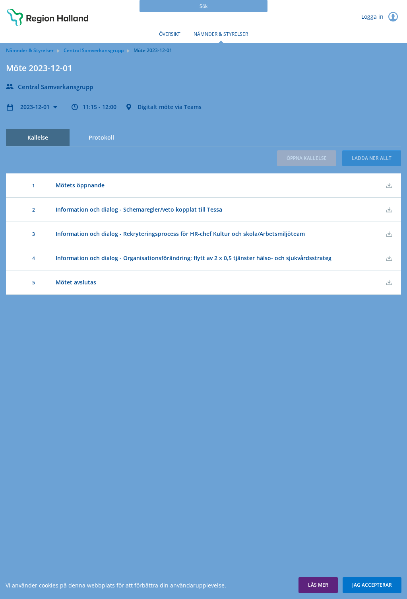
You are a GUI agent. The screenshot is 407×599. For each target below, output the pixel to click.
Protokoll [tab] (101, 137)
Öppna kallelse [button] (307, 158)
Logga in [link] (373, 16)
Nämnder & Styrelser (221, 34)
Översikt (169, 34)
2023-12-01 (35, 107)
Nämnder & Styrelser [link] (30, 50)
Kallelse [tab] (37, 137)
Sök (203, 6)
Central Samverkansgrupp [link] (94, 50)
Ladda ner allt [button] (371, 158)
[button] (318, 585)
